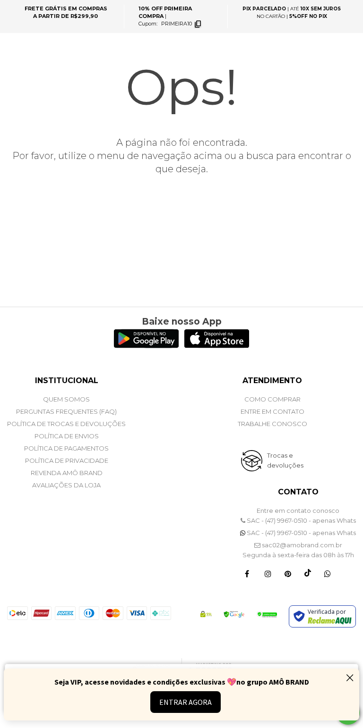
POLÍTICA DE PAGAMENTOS (66, 448)
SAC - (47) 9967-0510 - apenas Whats (300, 520)
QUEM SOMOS (66, 399)
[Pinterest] (288, 573)
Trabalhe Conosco (272, 423)
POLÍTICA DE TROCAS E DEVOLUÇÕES (66, 423)
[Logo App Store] (217, 345)
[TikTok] (308, 573)
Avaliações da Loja (66, 485)
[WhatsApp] (327, 573)
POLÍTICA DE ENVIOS (67, 436)
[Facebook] (247, 573)
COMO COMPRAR (272, 399)
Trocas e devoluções (285, 460)
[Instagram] (268, 573)
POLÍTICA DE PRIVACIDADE (66, 460)
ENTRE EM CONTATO (272, 411)
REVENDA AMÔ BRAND (67, 473)
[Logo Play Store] (146, 345)
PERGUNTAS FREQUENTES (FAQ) (66, 411)
